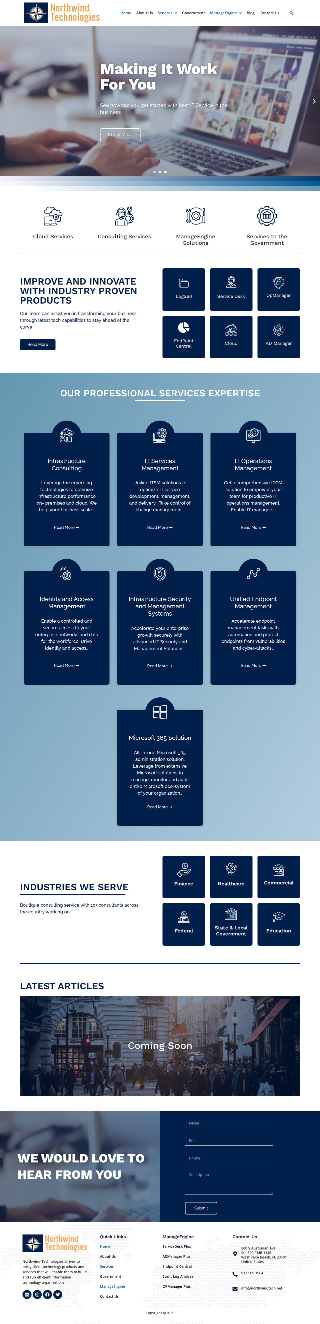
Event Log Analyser (178, 1276)
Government (193, 12)
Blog (250, 12)
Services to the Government (266, 239)
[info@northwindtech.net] (235, 1288)
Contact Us (269, 12)
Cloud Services (53, 236)
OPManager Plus (176, 1286)
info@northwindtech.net (261, 1288)
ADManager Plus (176, 1256)
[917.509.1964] (235, 1274)
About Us (144, 12)
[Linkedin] (27, 1294)
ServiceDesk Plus (176, 1246)
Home (125, 12)
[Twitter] (57, 1294)
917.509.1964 (252, 1272)
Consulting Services (124, 236)
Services (165, 12)
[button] (167, 13)
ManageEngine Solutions (195, 239)
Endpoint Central (177, 1266)
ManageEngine (223, 12)
